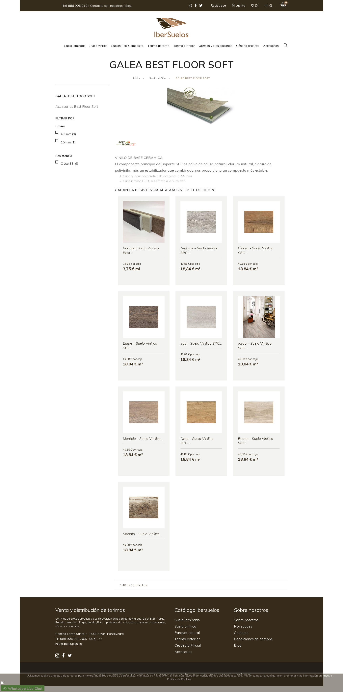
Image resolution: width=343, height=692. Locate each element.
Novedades (243, 626)
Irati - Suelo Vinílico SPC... (201, 343)
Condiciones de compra (253, 639)
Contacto (241, 632)
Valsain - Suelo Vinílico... (142, 533)
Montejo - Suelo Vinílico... (143, 438)
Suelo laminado (187, 620)
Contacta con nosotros (106, 6)
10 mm (68, 142)
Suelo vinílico (185, 626)
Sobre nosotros (246, 620)
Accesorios (183, 651)
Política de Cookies (179, 679)
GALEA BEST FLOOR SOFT (75, 96)
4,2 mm (68, 134)
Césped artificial (187, 645)
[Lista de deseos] (124, 282)
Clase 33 (69, 163)
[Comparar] (163, 282)
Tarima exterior (187, 639)
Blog (128, 6)
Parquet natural (187, 632)
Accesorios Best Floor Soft (76, 106)
